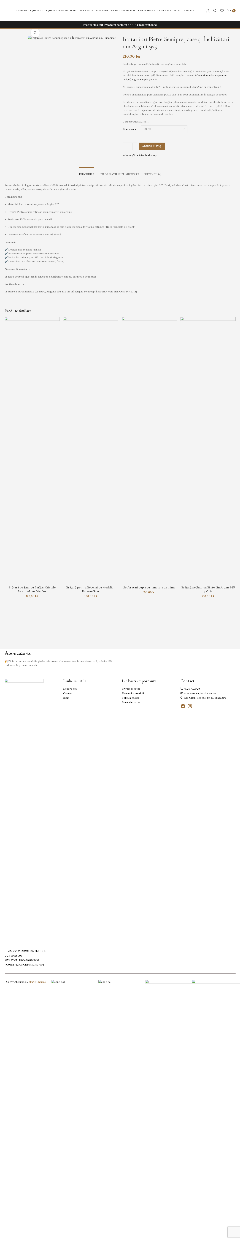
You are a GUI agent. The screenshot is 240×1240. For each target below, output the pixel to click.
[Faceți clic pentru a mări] (35, 32)
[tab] (86, 172)
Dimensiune (130, 129)
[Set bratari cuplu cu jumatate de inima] (149, 450)
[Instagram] (190, 706)
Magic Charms (37, 981)
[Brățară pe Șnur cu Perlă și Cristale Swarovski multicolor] (32, 450)
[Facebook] (183, 706)
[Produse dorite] (222, 10)
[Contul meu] (207, 10)
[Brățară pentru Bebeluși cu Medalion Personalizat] (90, 450)
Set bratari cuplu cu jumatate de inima (149, 587)
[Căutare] (215, 10)
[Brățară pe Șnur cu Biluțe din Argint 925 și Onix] (208, 450)
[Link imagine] (24, 812)
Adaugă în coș (151, 146)
